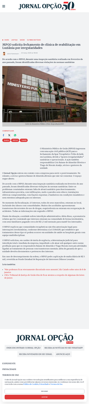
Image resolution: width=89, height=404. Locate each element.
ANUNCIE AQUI (63, 354)
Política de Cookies (30, 384)
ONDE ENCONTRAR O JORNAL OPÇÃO (23, 348)
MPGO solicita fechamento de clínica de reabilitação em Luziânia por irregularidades (41, 46)
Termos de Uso (56, 384)
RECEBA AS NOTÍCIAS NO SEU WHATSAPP (63, 348)
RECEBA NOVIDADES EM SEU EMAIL (35, 354)
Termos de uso (10, 375)
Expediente (9, 363)
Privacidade (9, 369)
